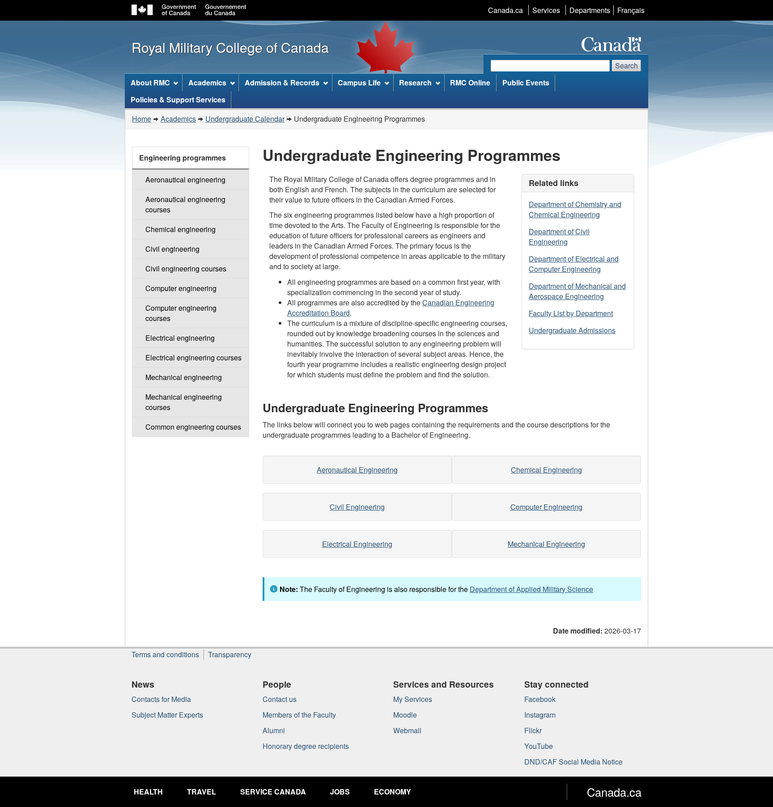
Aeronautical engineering (185, 179)
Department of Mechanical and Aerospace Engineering (577, 291)
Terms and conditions (165, 654)
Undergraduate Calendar (245, 119)
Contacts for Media (161, 699)
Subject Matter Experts (167, 715)
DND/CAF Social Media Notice (573, 761)
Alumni (274, 730)
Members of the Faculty (299, 715)
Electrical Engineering (357, 544)
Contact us (280, 699)
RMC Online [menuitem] (470, 82)
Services (546, 10)
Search (626, 65)
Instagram (540, 715)
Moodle (405, 715)
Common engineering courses (193, 427)
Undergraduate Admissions (572, 330)
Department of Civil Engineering (559, 236)
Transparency (229, 654)
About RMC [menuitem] (150, 82)
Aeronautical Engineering (357, 470)
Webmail (407, 730)
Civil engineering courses (185, 268)
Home (141, 119)
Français (631, 10)
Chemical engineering (180, 229)
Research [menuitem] (415, 82)
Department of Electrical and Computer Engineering (574, 264)
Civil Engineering (357, 507)
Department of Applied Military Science (531, 589)
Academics (178, 119)
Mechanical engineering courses (183, 402)
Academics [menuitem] (207, 82)
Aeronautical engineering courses (185, 204)
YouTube (538, 746)
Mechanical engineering (183, 377)
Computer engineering (181, 288)
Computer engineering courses (181, 313)
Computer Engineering (546, 507)
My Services (412, 699)
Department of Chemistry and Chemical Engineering (575, 209)
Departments (589, 10)
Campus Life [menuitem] (359, 82)
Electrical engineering (180, 338)
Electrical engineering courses (193, 357)
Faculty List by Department (571, 313)
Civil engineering (172, 249)
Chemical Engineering (546, 470)
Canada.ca (505, 10)
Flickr (533, 730)
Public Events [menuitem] (525, 82)
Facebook (540, 699)
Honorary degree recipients (306, 746)
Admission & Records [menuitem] (282, 82)
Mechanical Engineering (546, 544)
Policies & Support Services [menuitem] (178, 99)
